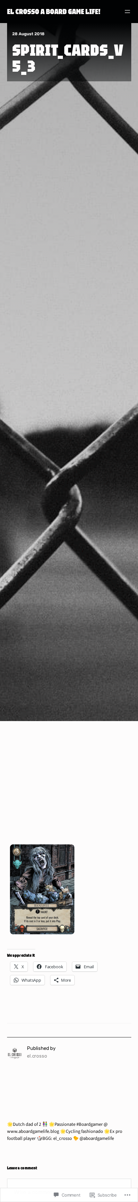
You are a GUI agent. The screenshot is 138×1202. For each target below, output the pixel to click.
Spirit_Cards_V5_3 (68, 58)
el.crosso (37, 1056)
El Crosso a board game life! (53, 11)
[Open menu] (127, 11)
